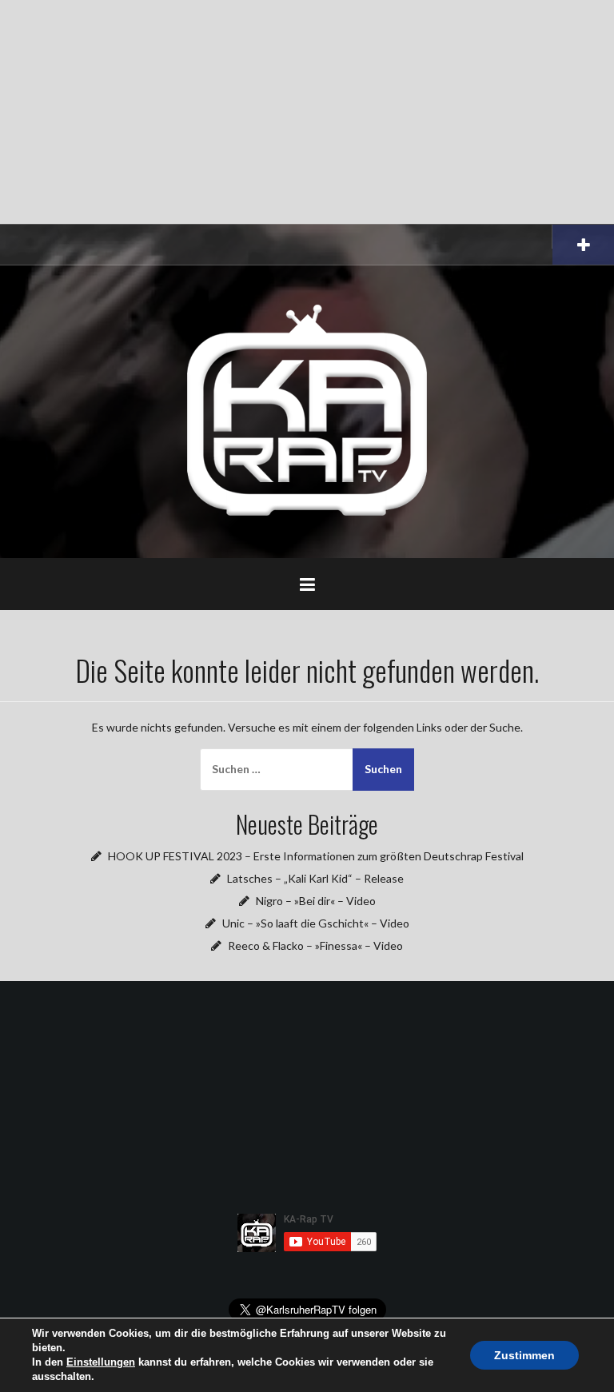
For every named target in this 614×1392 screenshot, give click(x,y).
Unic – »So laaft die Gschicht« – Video (315, 923)
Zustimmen (524, 1355)
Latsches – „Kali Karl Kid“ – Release (315, 878)
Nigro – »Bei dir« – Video (316, 900)
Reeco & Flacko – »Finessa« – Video (315, 945)
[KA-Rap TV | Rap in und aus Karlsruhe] (307, 410)
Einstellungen (100, 1362)
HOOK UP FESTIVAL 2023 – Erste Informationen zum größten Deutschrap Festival (316, 856)
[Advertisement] (307, 112)
